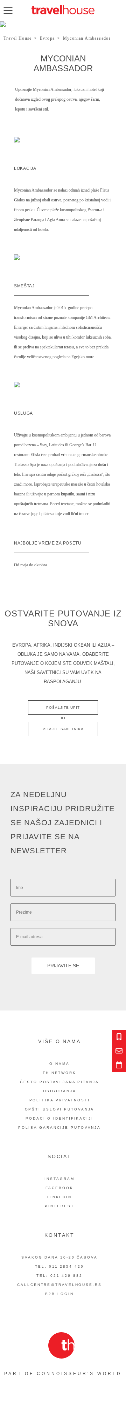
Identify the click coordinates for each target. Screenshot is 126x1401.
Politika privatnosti (59, 1100)
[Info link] (119, 1037)
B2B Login (59, 1294)
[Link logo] (61, 1345)
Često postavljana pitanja (59, 1082)
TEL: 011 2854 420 (59, 1266)
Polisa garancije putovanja (59, 1127)
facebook (59, 1188)
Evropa (47, 38)
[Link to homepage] (62, 9)
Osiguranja (59, 1091)
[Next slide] (110, 25)
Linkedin (59, 1197)
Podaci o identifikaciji (59, 1118)
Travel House (18, 38)
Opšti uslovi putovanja (59, 1109)
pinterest (59, 1206)
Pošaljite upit (63, 707)
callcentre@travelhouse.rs (59, 1285)
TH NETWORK (59, 1073)
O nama (59, 1064)
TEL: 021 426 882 (59, 1275)
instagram (59, 1179)
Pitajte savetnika (63, 729)
